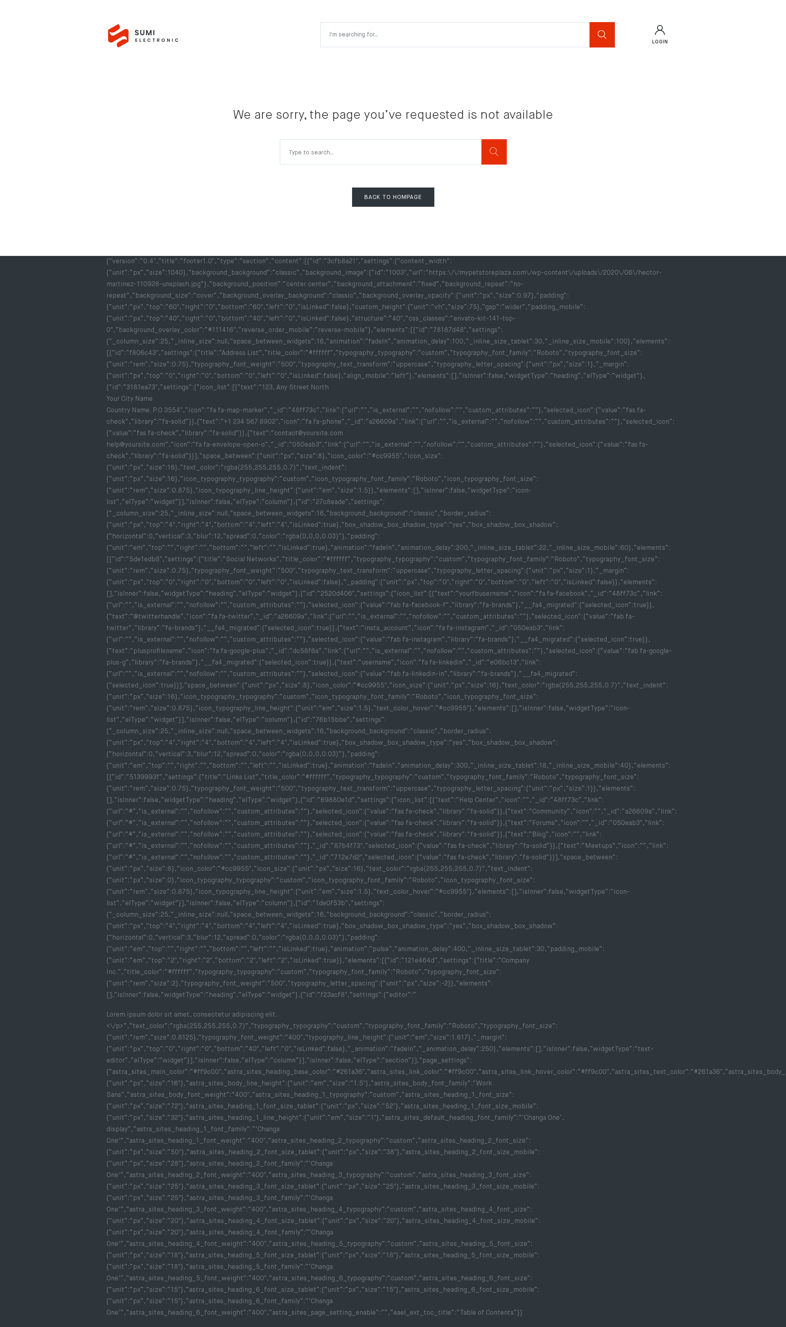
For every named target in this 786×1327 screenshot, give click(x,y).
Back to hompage (393, 197)
